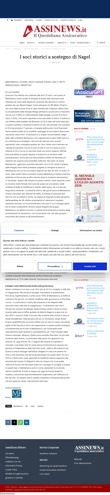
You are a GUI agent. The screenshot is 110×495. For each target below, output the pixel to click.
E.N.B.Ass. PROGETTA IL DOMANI (95, 332)
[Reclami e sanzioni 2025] (80, 218)
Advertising (29, 20)
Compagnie (17, 49)
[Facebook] (7, 20)
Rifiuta (20, 266)
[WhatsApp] (20, 422)
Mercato (62, 42)
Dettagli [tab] (55, 230)
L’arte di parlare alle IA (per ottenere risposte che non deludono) (96, 320)
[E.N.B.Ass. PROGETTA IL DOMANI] (79, 333)
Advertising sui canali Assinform (53, 466)
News (22, 42)
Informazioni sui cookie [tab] (91, 230)
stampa (40, 406)
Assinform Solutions (68, 20)
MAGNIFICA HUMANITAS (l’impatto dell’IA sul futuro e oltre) (95, 158)
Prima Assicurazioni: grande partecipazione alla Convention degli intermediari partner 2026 (96, 142)
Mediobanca (18, 406)
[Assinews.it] (55, 31)
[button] (100, 42)
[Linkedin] (12, 20)
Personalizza (53, 266)
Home (7, 49)
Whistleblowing (11, 457)
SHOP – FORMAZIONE (79, 42)
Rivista (30, 42)
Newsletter (18, 20)
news (33, 406)
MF (27, 406)
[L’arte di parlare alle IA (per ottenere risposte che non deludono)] (79, 321)
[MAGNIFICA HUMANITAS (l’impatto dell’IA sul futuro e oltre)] (79, 157)
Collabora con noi (51, 20)
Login (80, 20)
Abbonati (78, 459)
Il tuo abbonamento (82, 463)
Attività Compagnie (31, 49)
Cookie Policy (11, 469)
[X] (14, 422)
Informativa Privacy (13, 465)
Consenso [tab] (19, 230)
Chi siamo (9, 453)
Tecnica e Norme (45, 42)
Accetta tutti (90, 266)
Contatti (39, 20)
